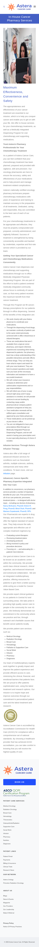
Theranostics (7, 820)
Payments (6, 860)
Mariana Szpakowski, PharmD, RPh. (17, 511)
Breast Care (7, 813)
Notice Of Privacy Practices (12, 926)
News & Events (8, 899)
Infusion (7, 473)
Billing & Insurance (9, 863)
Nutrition (6, 840)
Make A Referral (8, 913)
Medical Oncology (9, 806)
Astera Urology (8, 879)
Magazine (6, 902)
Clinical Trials (7, 867)
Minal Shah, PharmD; (23, 508)
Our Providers (8, 906)
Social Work (7, 830)
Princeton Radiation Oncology (13, 883)
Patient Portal (7, 856)
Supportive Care (8, 826)
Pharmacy (6, 837)
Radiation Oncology (10, 809)
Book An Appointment (19, 783)
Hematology (7, 816)
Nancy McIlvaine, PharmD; (13, 506)
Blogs (5, 896)
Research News (8, 870)
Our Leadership (8, 909)
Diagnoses (7, 844)
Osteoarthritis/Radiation (11, 823)
